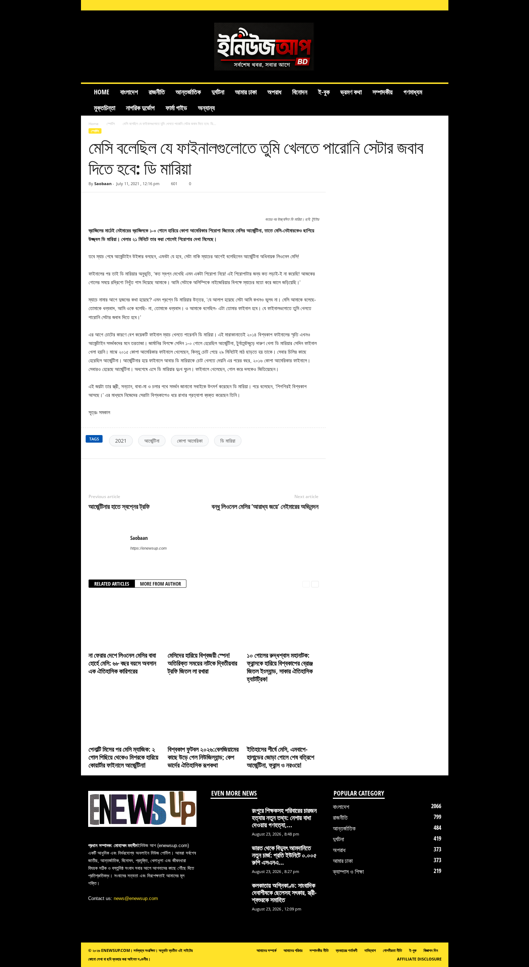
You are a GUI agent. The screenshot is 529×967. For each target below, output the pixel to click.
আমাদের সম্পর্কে (266, 950)
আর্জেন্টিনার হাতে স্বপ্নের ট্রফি (119, 506)
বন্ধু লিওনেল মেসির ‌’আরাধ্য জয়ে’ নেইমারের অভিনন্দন (265, 506)
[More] (313, 203)
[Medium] (416, 5)
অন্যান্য (206, 107)
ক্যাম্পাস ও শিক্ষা (348, 872)
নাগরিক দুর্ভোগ (140, 107)
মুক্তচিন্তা (104, 107)
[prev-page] (306, 584)
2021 (121, 440)
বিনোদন (299, 92)
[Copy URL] (110, 203)
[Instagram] (394, 5)
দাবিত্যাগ (370, 950)
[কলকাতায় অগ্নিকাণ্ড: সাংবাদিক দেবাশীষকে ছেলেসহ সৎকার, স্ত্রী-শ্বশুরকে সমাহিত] (229, 895)
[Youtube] (438, 5)
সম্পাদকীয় (382, 92)
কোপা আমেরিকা (190, 440)
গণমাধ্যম (412, 92)
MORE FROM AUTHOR (160, 583)
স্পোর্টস (111, 123)
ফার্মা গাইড (176, 107)
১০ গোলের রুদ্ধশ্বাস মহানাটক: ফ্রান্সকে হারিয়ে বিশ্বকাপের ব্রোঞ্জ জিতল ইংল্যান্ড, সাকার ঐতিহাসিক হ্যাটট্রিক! (280, 667)
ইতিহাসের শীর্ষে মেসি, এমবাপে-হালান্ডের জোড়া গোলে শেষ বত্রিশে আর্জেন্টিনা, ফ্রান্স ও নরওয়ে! (280, 757)
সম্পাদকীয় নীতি (319, 950)
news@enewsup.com (136, 898)
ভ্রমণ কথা (351, 92)
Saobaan (103, 183)
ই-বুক (324, 92)
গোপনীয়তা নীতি (392, 950)
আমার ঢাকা (246, 92)
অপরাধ (274, 92)
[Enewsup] (264, 46)
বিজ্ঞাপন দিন (431, 950)
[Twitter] (129, 469)
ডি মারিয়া (227, 440)
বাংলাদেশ (129, 92)
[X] (427, 5)
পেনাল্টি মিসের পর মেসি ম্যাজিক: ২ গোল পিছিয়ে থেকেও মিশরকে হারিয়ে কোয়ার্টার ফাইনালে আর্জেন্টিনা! (123, 757)
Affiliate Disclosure (419, 959)
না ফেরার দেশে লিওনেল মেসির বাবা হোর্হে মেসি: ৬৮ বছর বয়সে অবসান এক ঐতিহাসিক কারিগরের (122, 663)
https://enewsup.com (148, 548)
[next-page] (315, 584)
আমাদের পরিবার (293, 950)
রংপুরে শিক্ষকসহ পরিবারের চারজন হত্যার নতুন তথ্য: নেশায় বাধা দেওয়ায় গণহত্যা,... (284, 817)
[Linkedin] (405, 5)
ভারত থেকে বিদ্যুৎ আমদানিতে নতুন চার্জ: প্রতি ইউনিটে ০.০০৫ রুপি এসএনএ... (284, 855)
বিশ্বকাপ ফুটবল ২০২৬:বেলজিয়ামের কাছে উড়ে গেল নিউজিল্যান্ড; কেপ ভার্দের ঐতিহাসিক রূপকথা (203, 757)
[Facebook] (383, 5)
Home (101, 92)
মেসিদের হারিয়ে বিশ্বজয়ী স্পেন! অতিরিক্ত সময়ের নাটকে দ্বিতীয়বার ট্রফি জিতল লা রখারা (202, 663)
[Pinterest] (145, 469)
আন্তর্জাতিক (188, 92)
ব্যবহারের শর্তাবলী (346, 950)
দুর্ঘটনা (218, 92)
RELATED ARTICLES (111, 583)
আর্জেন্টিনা (151, 440)
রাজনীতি (157, 92)
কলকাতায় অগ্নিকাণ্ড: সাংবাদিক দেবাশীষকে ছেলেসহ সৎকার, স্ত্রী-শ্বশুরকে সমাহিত (284, 892)
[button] (438, 100)
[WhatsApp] (162, 469)
